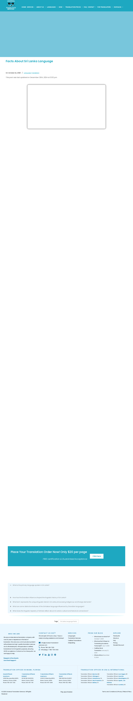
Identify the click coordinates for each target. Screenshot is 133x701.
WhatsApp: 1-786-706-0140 (49, 650)
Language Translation (31, 73)
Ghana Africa (98, 655)
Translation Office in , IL (90, 676)
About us (40, 7)
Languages (51, 7)
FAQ (85, 7)
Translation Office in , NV (117, 674)
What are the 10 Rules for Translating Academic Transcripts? (101, 643)
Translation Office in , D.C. (118, 678)
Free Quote (116, 636)
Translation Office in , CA (91, 678)
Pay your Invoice (66, 692)
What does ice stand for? (102, 636)
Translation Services (74, 638)
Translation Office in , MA (90, 674)
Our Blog (117, 7)
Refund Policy (127, 691)
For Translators (104, 7)
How (60, 7)
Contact (91, 7)
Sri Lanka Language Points (68, 621)
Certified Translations (74, 640)
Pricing (115, 643)
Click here (97, 556)
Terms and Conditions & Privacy (112, 691)
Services (30, 7)
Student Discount (118, 645)
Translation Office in (115, 676)
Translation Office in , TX (90, 682)
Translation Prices (73, 7)
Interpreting (71, 643)
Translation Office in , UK (116, 684)
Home (24, 7)
